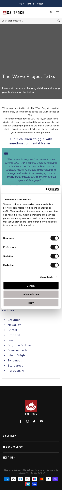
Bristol (12, 330)
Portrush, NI (16, 370)
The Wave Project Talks (30, 76)
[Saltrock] (13, 12)
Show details (46, 277)
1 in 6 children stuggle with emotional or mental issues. (31, 141)
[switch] (54, 247)
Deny (31, 302)
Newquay (14, 325)
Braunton (14, 320)
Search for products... (12, 20)
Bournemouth (17, 350)
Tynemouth (15, 360)
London (13, 340)
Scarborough (16, 365)
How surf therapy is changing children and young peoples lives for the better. (31, 90)
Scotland (14, 335)
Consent (31, 285)
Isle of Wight (17, 355)
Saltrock (17, 470)
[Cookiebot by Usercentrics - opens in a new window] (46, 189)
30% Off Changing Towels (31, 4)
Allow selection (31, 294)
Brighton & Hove (20, 345)
